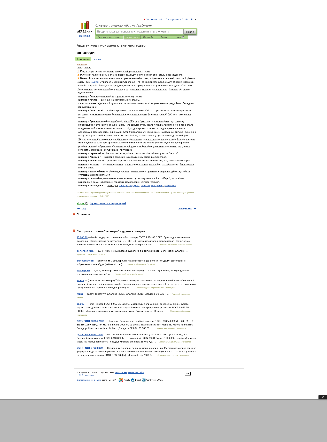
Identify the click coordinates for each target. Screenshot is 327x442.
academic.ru (84, 36)
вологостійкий (85, 250)
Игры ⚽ (180, 37)
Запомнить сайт (155, 19)
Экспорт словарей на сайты (89, 380)
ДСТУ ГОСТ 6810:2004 (90, 334)
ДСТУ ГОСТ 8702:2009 (90, 348)
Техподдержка (121, 372)
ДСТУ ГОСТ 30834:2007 (90, 321)
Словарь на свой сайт (177, 19)
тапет (80, 293)
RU (192, 19)
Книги (164, 37)
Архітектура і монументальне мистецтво (109, 37)
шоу (84, 208)
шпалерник (83, 270)
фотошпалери (85, 260)
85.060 (80, 303)
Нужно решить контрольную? (108, 203)
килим (80, 280)
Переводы (148, 37)
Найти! (190, 31)
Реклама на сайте (136, 372)
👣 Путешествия (86, 375)
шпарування (185, 208)
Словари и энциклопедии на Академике (123, 25)
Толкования (132, 37)
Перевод (97, 59)
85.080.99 (82, 237)
